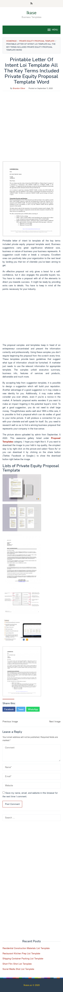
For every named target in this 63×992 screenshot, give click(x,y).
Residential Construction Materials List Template (26, 948)
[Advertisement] (31, 128)
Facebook (9, 709)
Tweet (21, 709)
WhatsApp (33, 709)
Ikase (31, 13)
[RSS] (31, 3)
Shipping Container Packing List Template (23, 958)
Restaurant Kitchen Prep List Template (21, 953)
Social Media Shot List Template (18, 969)
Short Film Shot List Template (17, 963)
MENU (55, 29)
